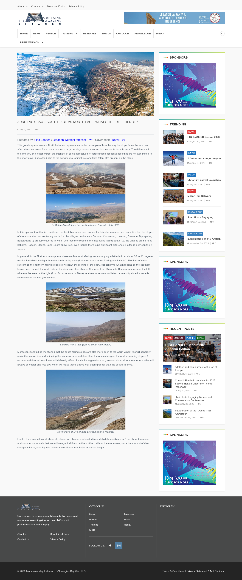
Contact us (23, 539)
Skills (92, 529)
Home (24, 33)
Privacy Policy (76, 6)
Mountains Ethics (59, 534)
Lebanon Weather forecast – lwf (72, 139)
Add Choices (217, 571)
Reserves (89, 33)
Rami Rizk (118, 139)
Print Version (29, 42)
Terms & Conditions (173, 571)
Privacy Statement (197, 571)
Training (67, 33)
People (51, 33)
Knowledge (142, 33)
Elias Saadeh (41, 139)
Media (160, 33)
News (36, 33)
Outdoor (122, 33)
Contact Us (37, 6)
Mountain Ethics (56, 6)
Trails (106, 33)
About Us (22, 6)
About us (22, 534)
